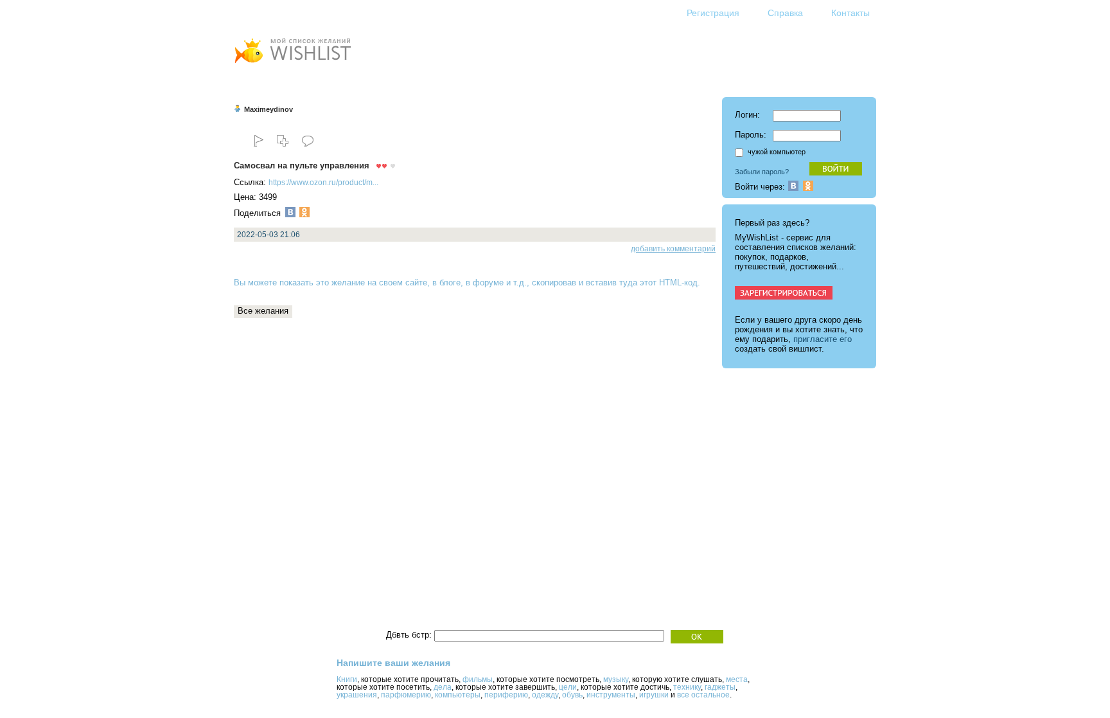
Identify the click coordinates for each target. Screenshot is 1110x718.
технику (687, 687)
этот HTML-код (669, 282)
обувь (572, 695)
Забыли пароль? (762, 171)
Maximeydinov (268, 109)
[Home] (292, 64)
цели (568, 687)
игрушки (654, 695)
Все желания (263, 311)
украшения (357, 695)
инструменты (610, 695)
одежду (545, 695)
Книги (347, 679)
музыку (615, 679)
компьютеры (457, 695)
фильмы (478, 679)
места (737, 679)
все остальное (703, 695)
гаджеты (720, 687)
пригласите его (822, 339)
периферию (506, 695)
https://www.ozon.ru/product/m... (323, 182)
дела (443, 687)
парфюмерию (406, 695)
